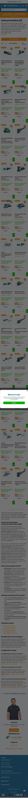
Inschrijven (14, 402)
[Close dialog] (27, 390)
